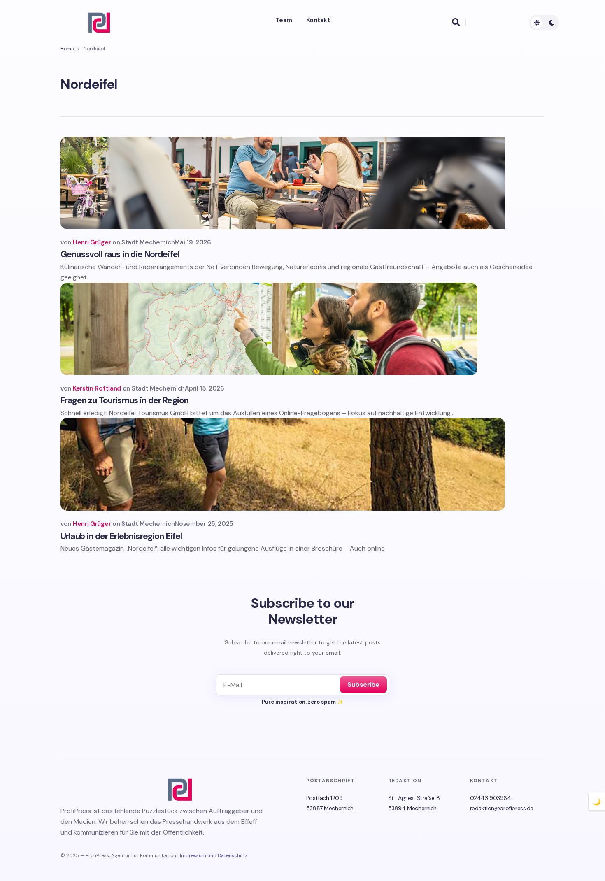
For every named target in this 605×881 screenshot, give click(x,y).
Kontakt (318, 20)
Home (67, 48)
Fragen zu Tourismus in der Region (124, 400)
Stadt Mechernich (148, 242)
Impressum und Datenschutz (213, 855)
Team (283, 20)
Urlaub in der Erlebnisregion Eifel (121, 536)
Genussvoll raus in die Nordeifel (119, 254)
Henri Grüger (92, 242)
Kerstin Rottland (97, 388)
